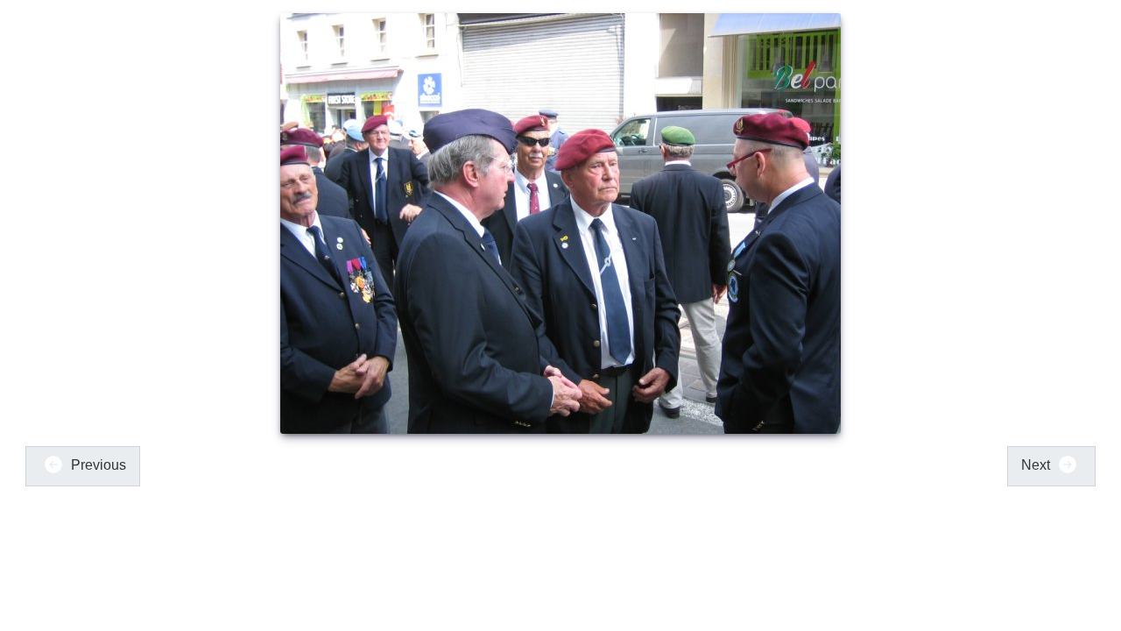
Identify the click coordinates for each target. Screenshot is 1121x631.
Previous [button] (96, 464)
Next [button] (1037, 464)
